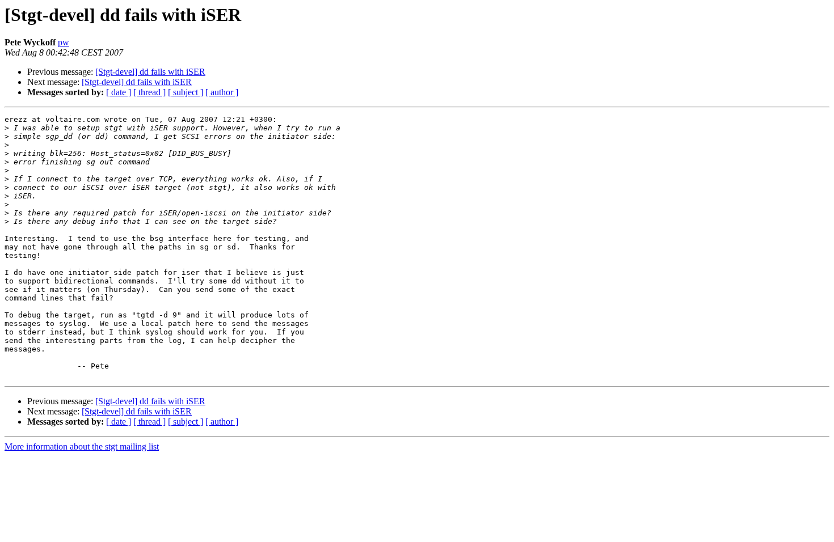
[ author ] (221, 92)
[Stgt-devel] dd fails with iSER (150, 72)
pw (63, 42)
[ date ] (118, 92)
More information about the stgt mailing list (82, 446)
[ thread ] (149, 92)
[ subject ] (185, 92)
